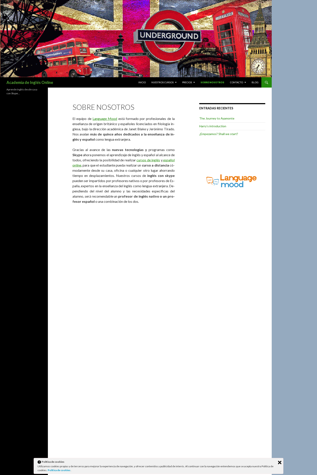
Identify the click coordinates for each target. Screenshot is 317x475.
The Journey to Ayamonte (216, 118)
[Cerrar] (279, 462)
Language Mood (105, 118)
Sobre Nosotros (212, 82)
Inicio (142, 82)
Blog (255, 82)
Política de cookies (59, 470)
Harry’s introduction (212, 126)
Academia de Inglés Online (29, 82)
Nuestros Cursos (162, 82)
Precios (187, 82)
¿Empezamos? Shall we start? (218, 134)
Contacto (236, 82)
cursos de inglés (148, 160)
